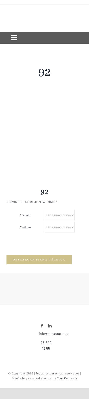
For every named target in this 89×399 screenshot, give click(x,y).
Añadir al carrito (68, 246)
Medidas (25, 227)
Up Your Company (64, 378)
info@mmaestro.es (53, 333)
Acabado (25, 215)
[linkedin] (50, 325)
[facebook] (42, 325)
